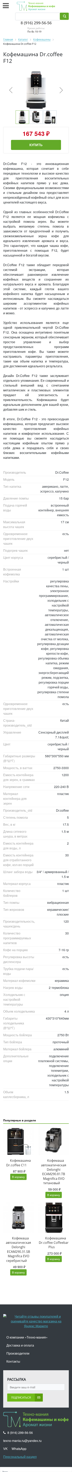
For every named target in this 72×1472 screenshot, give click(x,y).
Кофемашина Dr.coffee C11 (18, 1162)
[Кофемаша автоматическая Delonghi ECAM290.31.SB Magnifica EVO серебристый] (18, 1217)
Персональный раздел (20, 1456)
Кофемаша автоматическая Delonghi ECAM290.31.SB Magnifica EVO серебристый (18, 1249)
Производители (17, 1353)
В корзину (18, 1177)
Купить (36, 145)
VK (5, 1448)
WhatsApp (19, 1448)
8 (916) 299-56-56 (36, 22)
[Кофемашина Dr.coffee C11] (18, 1140)
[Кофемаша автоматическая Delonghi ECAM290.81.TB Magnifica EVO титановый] (53, 1140)
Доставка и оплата (20, 1345)
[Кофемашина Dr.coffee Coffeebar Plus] (53, 1217)
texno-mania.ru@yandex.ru (22, 1440)
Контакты (13, 1361)
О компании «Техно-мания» (27, 1337)
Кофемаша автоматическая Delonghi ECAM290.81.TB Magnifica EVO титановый (53, 1171)
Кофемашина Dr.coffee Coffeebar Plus (54, 1242)
